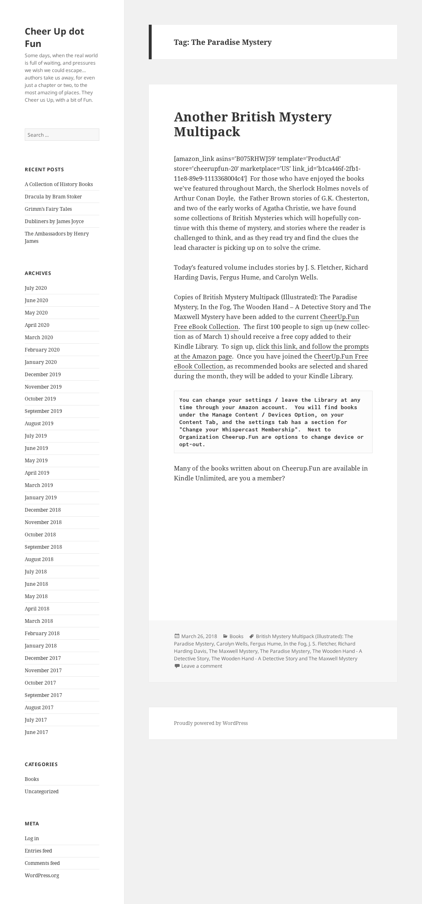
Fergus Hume (265, 643)
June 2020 (36, 300)
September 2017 (43, 695)
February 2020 (42, 349)
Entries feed (38, 850)
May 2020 (36, 312)
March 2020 (39, 337)
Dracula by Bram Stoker (53, 196)
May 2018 (36, 596)
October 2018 (40, 534)
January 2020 (41, 362)
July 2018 (36, 571)
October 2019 (40, 398)
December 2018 (43, 509)
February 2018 (42, 633)
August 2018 (39, 559)
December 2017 (43, 658)
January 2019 (41, 497)
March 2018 (39, 620)
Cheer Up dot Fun (54, 37)
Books (32, 779)
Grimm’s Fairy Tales (48, 208)
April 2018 (37, 608)
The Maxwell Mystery (233, 651)
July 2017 (36, 719)
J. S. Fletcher (322, 643)
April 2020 (37, 325)
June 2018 (36, 583)
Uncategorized (42, 791)
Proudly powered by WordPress (211, 723)
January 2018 (41, 645)
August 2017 (39, 707)
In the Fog (295, 643)
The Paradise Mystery (285, 651)
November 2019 (43, 386)
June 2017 (36, 732)
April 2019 (37, 472)
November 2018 (43, 522)
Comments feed (42, 863)
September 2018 (43, 546)
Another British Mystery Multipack (253, 124)
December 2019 (43, 374)
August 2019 (39, 423)
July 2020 (36, 287)
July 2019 (36, 435)
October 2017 (40, 682)
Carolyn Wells (232, 643)
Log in (32, 838)
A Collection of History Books (59, 184)
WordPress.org (42, 875)
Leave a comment (201, 665)
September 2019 (43, 411)
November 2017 (43, 670)
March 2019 (39, 485)
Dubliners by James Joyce (54, 221)
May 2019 (36, 460)
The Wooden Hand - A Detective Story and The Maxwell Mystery (284, 658)
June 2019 (36, 448)
